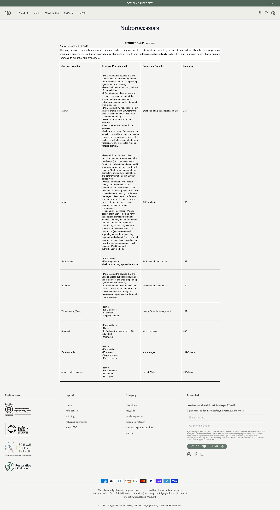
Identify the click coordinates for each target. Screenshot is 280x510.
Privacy (233, 437)
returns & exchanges (76, 421)
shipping (70, 416)
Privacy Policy (133, 505)
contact (70, 405)
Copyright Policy (150, 505)
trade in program (135, 416)
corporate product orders (139, 427)
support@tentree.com (206, 439)
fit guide (130, 410)
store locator (133, 405)
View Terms (226, 437)
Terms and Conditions (170, 505)
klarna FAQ (71, 427)
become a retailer (135, 421)
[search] (266, 13)
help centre (72, 410)
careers (130, 433)
